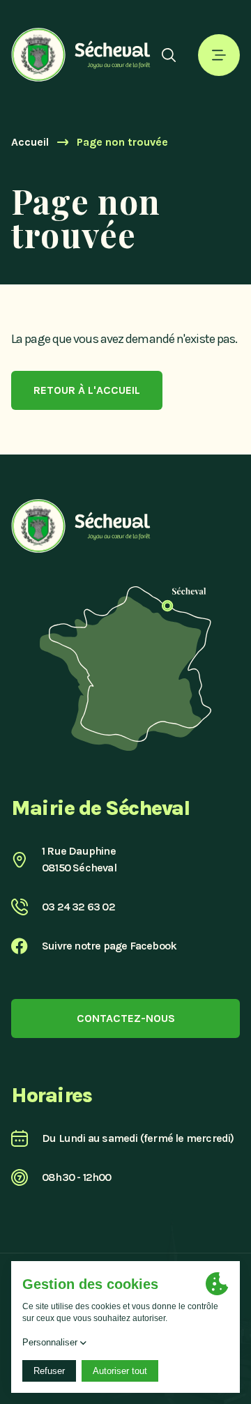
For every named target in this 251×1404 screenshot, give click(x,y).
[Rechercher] (169, 55)
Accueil (30, 141)
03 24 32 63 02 (78, 906)
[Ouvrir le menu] (219, 55)
